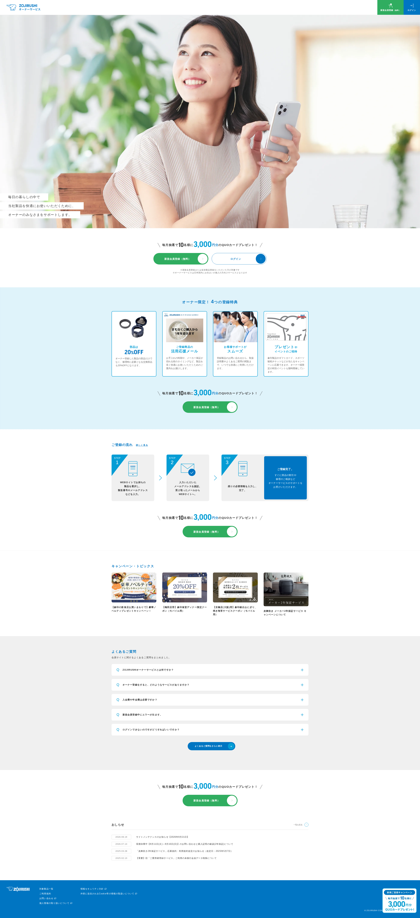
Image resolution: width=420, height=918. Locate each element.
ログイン (412, 10)
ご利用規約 (45, 893)
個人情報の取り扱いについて (54, 903)
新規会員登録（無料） (177, 258)
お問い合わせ (46, 898)
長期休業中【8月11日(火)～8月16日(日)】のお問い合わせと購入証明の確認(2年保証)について (184, 844)
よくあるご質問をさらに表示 (208, 746)
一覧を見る (298, 825)
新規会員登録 (390, 10)
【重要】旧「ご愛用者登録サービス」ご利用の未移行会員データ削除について (176, 858)
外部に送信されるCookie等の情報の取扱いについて (107, 893)
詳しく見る (142, 445)
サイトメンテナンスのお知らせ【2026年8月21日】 (162, 837)
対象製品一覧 (46, 889)
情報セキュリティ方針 (92, 889)
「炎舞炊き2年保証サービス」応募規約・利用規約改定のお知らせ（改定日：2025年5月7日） (184, 851)
